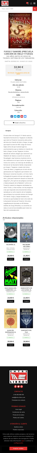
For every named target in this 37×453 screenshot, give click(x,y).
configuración (18, 443)
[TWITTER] (18, 386)
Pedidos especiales (18, 430)
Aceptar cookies (18, 448)
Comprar (10, 259)
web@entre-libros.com (18, 397)
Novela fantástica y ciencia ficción (18, 92)
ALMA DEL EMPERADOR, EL (10, 331)
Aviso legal (18, 409)
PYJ (19, 112)
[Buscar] (35, 9)
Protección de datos (18, 415)
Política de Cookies (18, 417)
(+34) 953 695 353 (18, 395)
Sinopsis (8, 131)
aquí (22, 441)
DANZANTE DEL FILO (26, 331)
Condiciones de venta (18, 412)
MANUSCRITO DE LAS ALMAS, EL (26, 289)
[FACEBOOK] (15, 386)
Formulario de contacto (18, 400)
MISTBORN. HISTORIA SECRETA (26, 245)
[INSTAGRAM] (21, 386)
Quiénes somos (18, 427)
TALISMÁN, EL (10, 244)
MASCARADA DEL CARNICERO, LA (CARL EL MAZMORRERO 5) (11, 289)
